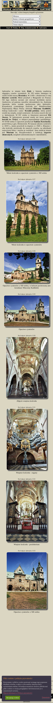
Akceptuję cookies (12, 698)
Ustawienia (46, 697)
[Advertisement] (26, 57)
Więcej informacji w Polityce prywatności (17, 693)
